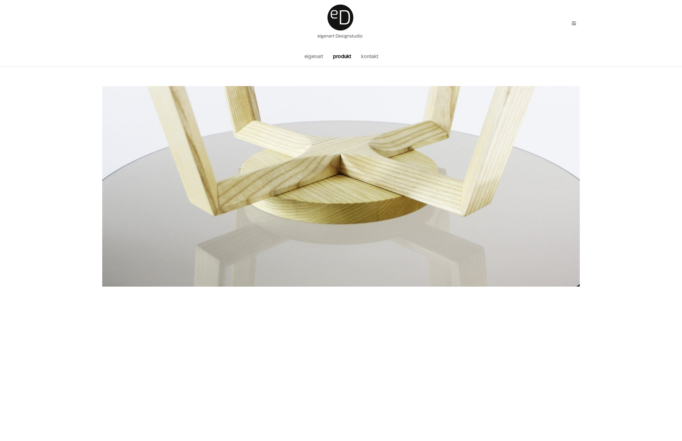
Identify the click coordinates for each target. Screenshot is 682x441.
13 (375, 276)
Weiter (562, 186)
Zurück (120, 186)
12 (369, 276)
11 (363, 276)
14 (382, 276)
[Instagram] (574, 23)
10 (357, 276)
